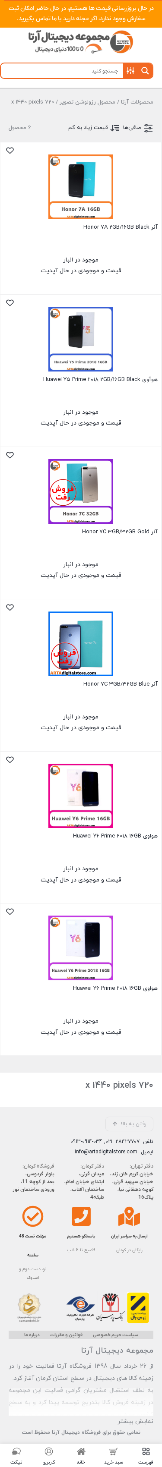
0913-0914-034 (86, 1141)
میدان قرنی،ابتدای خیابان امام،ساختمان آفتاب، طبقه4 (84, 1186)
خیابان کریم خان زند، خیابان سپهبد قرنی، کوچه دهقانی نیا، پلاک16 (131, 1186)
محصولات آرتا (137, 102)
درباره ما (32, 1335)
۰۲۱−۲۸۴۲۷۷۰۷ (122, 1141)
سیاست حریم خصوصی (115, 1335)
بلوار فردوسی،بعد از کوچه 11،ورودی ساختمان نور (33, 1182)
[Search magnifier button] (145, 70)
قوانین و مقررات (66, 1335)
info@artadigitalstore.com (106, 1152)
